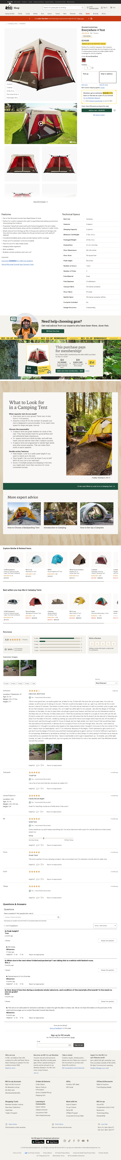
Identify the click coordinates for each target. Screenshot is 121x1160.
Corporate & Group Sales (75, 1116)
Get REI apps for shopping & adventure (45, 1138)
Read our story (10, 1068)
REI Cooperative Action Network (73, 1068)
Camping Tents (12, 23)
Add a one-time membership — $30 (70, 371)
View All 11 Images (39, 202)
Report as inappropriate (54, 765)
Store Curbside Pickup (43, 1092)
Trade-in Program (11, 1113)
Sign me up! (79, 1045)
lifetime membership (96, 101)
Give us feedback (56, 1028)
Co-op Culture (71, 1107)
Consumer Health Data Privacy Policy (84, 1153)
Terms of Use (17, 1153)
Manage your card (102, 1068)
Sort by (97, 679)
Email (38, 1041)
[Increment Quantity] (92, 68)
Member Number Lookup (14, 1104)
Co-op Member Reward (91, 98)
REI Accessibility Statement (76, 1155)
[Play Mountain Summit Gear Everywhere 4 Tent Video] (40, 123)
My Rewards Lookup (12, 1087)
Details (102, 87)
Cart (114, 7)
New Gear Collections (12, 1107)
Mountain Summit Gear (90, 27)
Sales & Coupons (103, 1084)
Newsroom (100, 1110)
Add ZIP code (103, 85)
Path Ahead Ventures (43, 1115)
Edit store (85, 85)
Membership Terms (58, 1155)
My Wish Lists (10, 1090)
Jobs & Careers (71, 1104)
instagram (64, 1140)
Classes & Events (41, 1110)
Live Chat (104, 1124)
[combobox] (64, 7)
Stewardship (101, 1116)
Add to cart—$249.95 (97, 110)
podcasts (87, 1140)
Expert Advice (40, 1107)
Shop (16, 7)
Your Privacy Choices (33, 1153)
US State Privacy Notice (62, 1153)
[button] (41, 64)
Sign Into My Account (12, 1084)
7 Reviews (25, 639)
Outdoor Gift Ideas (72, 1084)
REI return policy (99, 115)
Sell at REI (69, 1110)
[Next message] (89, 19)
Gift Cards (69, 1087)
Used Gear (8, 1110)
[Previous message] (30, 19)
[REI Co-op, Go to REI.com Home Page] (8, 7)
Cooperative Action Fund (105, 1107)
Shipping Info (40, 1095)
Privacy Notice (47, 1153)
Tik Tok (69, 1140)
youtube (83, 1140)
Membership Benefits (12, 1093)
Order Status (40, 1084)
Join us (36, 1073)
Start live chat (54, 331)
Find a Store (59, 1124)
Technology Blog (102, 1113)
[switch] (6, 683)
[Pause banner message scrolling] (91, 19)
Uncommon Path (41, 1112)
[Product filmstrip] (60, 668)
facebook (74, 1140)
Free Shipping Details (104, 1087)
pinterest (78, 1140)
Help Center (13, 1124)
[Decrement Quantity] (83, 68)
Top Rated (86, 36)
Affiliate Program (72, 1113)
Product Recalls (103, 1153)
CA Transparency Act (43, 1155)
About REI (100, 1104)
